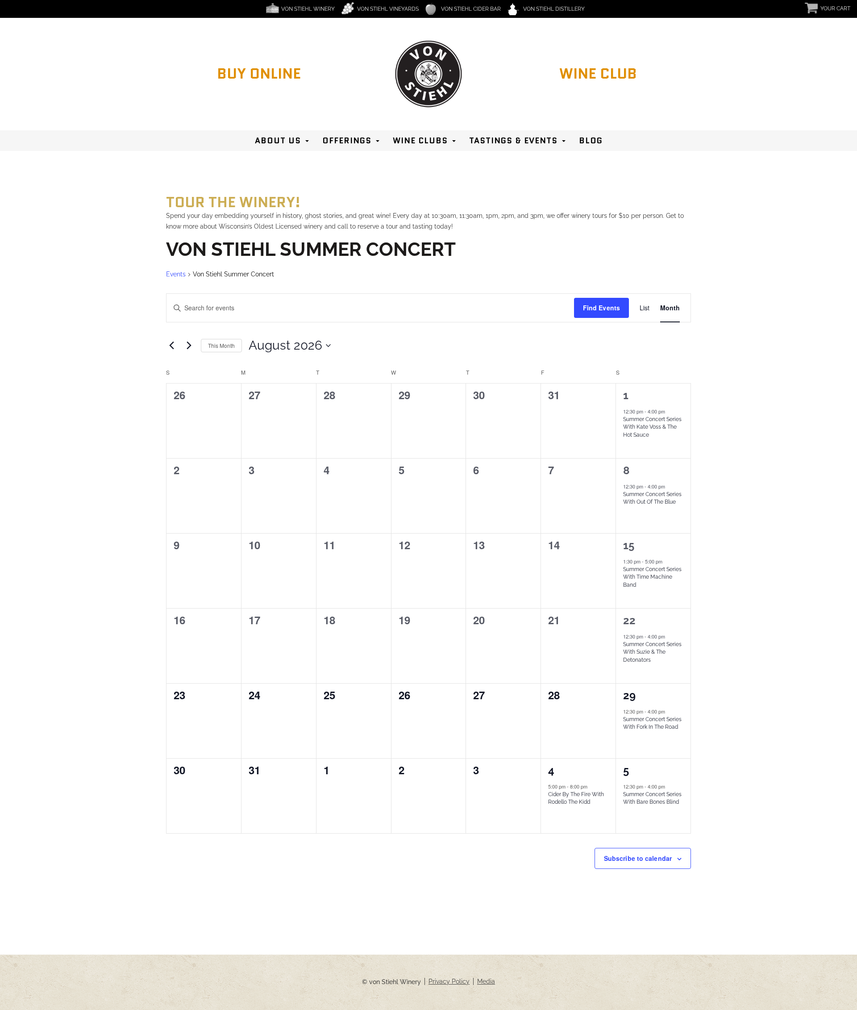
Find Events (601, 307)
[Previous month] (171, 345)
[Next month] (188, 345)
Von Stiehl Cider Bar (471, 9)
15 (628, 545)
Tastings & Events (513, 140)
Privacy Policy (449, 981)
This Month (221, 345)
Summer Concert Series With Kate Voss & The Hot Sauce (652, 427)
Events (176, 274)
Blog (591, 140)
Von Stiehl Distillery (554, 9)
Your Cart (835, 8)
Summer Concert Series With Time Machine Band (652, 577)
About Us (278, 140)
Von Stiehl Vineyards (388, 9)
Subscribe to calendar (638, 858)
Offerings (346, 140)
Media (486, 981)
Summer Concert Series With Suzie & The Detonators (652, 652)
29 (629, 695)
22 (629, 620)
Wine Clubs (420, 140)
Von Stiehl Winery (308, 9)
